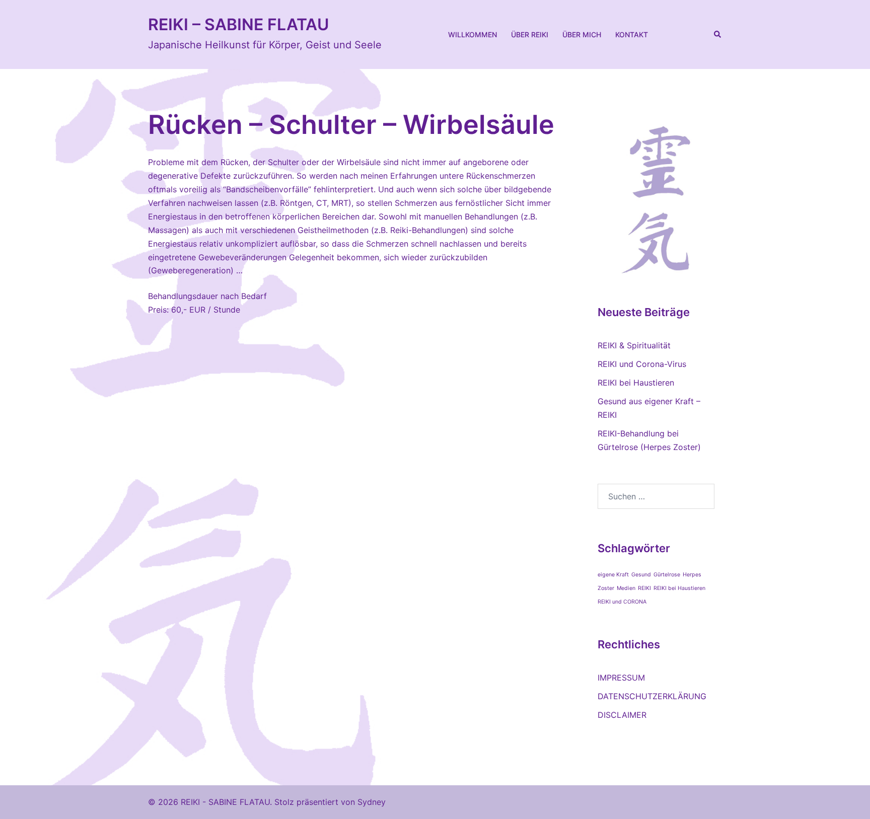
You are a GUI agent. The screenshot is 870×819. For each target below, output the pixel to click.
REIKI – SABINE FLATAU (238, 24)
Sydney (371, 802)
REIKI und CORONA (622, 602)
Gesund (641, 574)
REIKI (644, 588)
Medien (626, 588)
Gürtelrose (667, 574)
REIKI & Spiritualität (634, 345)
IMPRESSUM (621, 678)
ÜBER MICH (581, 34)
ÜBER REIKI (529, 34)
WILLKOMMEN (472, 34)
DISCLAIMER (622, 715)
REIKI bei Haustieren (636, 383)
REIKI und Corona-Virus (642, 364)
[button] (718, 34)
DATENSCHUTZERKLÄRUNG (652, 696)
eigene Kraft (613, 574)
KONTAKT (631, 34)
